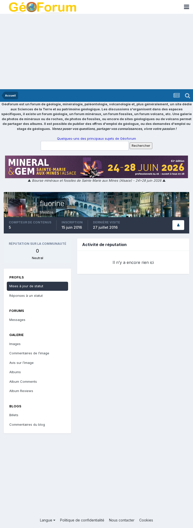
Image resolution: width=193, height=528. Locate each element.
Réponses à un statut (26, 296)
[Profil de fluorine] (178, 225)
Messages (17, 320)
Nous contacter (121, 520)
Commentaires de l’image (29, 353)
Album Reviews (21, 391)
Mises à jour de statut (26, 286)
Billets (13, 415)
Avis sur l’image (21, 363)
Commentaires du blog (27, 424)
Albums (15, 372)
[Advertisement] (96, 51)
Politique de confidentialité (82, 520)
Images (15, 344)
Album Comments (23, 381)
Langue (46, 520)
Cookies (146, 520)
